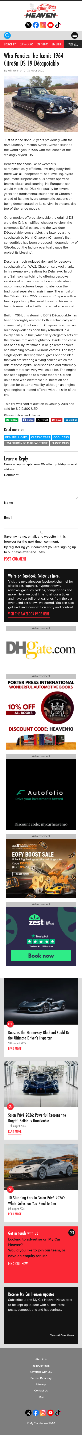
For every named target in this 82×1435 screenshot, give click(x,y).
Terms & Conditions (62, 1335)
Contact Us (41, 1390)
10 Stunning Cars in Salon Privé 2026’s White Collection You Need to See (36, 1200)
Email (8, 518)
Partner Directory (41, 1378)
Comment (11, 475)
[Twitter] (28, 27)
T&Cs (41, 552)
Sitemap (41, 1384)
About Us (41, 1359)
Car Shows (43, 44)
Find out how (18, 1263)
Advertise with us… (41, 1372)
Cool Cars (61, 437)
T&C (41, 1397)
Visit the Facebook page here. (29, 614)
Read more (14, 1048)
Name (8, 503)
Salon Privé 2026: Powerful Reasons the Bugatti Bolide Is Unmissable (37, 1117)
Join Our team (41, 1366)
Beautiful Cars (60, 44)
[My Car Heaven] (41, 10)
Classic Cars (26, 44)
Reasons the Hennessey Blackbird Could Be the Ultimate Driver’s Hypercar (39, 1035)
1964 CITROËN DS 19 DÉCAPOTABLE (26, 443)
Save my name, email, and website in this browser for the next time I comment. (35, 539)
